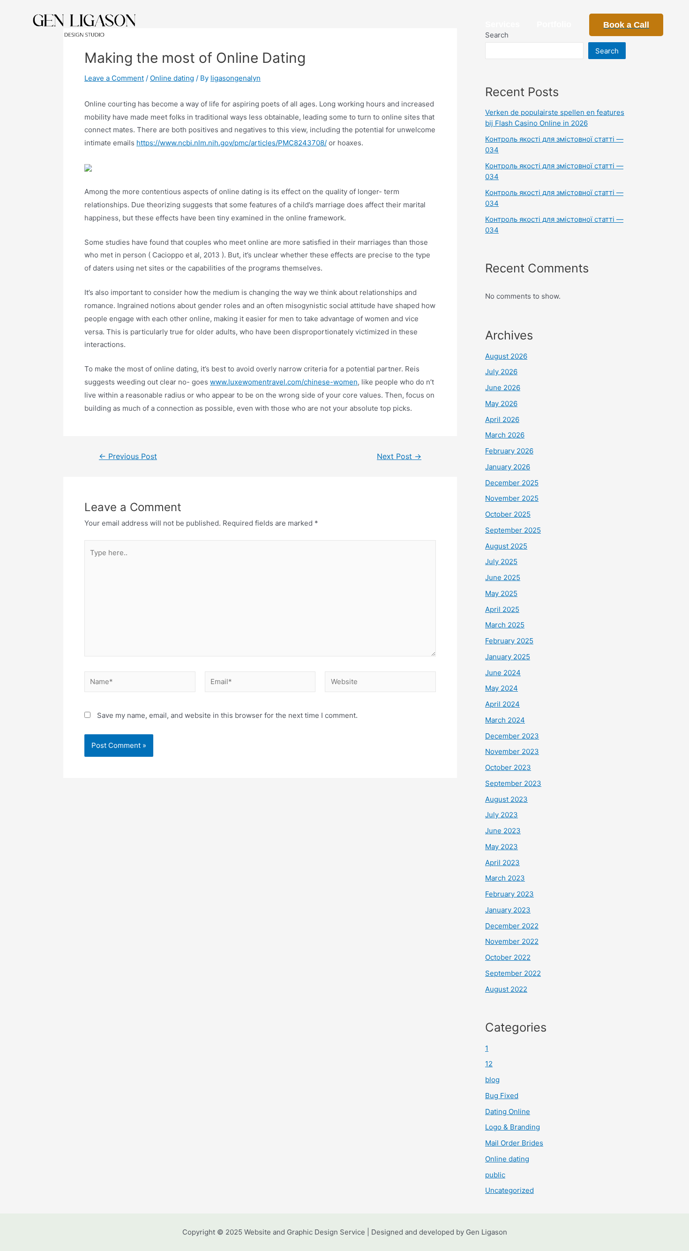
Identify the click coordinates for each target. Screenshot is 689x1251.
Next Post (399, 456)
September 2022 (513, 973)
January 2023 (508, 909)
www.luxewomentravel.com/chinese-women (284, 381)
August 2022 (506, 989)
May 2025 (501, 593)
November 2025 (512, 498)
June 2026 (502, 387)
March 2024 (505, 720)
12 (489, 1063)
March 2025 (504, 624)
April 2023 (502, 862)
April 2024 (502, 704)
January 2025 (507, 656)
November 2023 (512, 751)
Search (607, 50)
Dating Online (507, 1111)
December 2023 (512, 735)
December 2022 (512, 925)
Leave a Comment (114, 78)
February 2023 (509, 893)
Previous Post (128, 456)
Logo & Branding (512, 1127)
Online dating (172, 78)
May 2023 (501, 846)
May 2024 (501, 688)
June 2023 (503, 830)
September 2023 (513, 783)
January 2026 (507, 466)
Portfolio (554, 24)
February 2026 (509, 450)
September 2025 (513, 530)
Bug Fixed (501, 1095)
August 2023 (506, 799)
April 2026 (502, 419)
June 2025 (502, 577)
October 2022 (508, 957)
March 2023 (505, 878)
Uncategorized (509, 1190)
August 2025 (506, 546)
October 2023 (508, 767)
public (495, 1174)
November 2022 (512, 941)
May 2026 (501, 403)
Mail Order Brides (514, 1142)
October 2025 (508, 514)
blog (492, 1079)
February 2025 (509, 640)
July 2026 (501, 371)
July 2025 (501, 561)
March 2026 (504, 434)
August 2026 (506, 356)
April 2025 (502, 609)
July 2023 (501, 814)
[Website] (380, 683)
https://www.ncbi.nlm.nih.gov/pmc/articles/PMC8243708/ (231, 142)
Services (502, 24)
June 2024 (503, 672)
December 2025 (512, 482)
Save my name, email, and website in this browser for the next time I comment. (227, 715)
